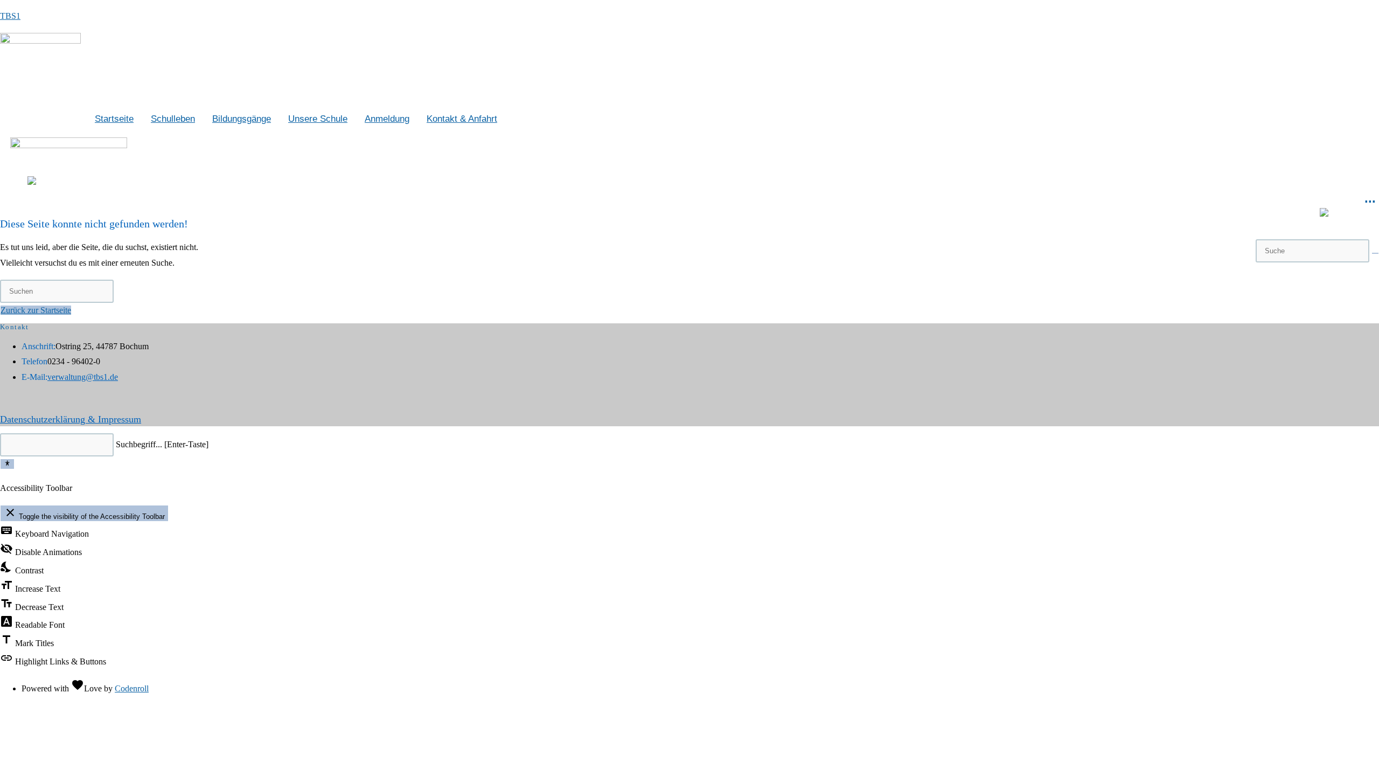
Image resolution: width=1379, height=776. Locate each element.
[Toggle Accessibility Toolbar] (7, 464)
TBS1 (10, 15)
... (1370, 198)
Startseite (114, 118)
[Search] (1375, 253)
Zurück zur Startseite (36, 310)
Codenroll (132, 688)
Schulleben (173, 118)
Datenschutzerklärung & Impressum (70, 419)
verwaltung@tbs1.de (82, 377)
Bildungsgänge (241, 118)
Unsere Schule (317, 118)
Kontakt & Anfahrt (462, 118)
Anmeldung (387, 118)
